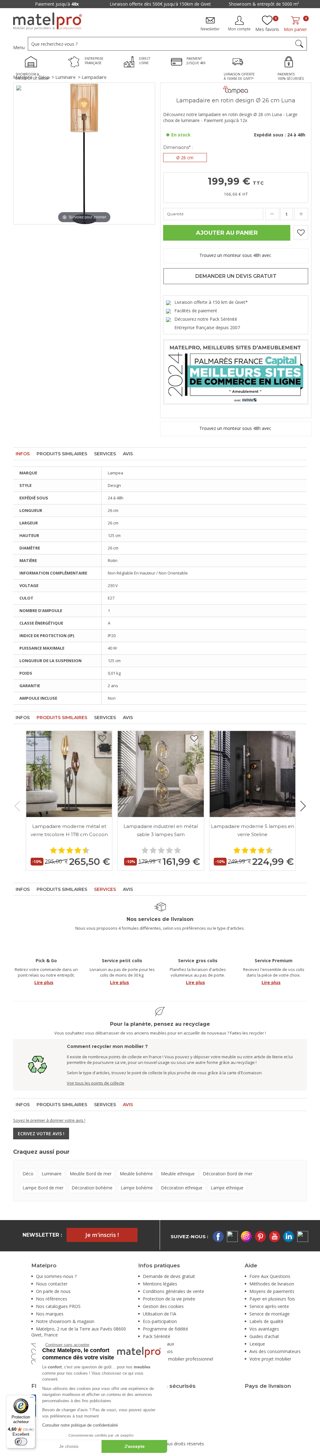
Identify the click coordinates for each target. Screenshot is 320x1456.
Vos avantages (264, 1329)
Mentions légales (160, 1284)
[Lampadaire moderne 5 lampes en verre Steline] (252, 774)
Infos (23, 454)
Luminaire (65, 77)
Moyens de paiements (271, 1291)
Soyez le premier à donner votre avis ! (49, 1120)
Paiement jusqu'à (227, 4)
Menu (19, 47)
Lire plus (43, 982)
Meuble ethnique (178, 1174)
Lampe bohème (137, 1188)
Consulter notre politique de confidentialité (80, 1425)
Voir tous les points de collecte (95, 1083)
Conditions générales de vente (173, 1291)
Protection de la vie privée (169, 1299)
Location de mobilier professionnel (178, 1359)
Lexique (257, 1344)
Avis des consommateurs (275, 1351)
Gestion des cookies (163, 1306)
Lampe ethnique (227, 1188)
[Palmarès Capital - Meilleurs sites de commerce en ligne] (235, 372)
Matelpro (22, 77)
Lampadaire (94, 77)
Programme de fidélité (165, 1329)
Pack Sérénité (156, 1336)
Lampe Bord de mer (42, 1188)
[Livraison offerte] (239, 62)
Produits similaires (62, 454)
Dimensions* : (178, 147)
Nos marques (49, 1314)
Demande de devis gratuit (169, 1276)
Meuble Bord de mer (91, 1174)
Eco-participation (160, 1321)
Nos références (51, 1299)
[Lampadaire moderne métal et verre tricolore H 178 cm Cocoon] (69, 774)
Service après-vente (269, 1306)
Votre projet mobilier (270, 1359)
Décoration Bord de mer (227, 1174)
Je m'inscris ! (102, 1235)
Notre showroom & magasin (65, 1321)
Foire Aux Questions (269, 1276)
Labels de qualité (266, 1321)
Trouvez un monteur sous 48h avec (235, 255)
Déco (43, 77)
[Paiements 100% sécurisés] (291, 62)
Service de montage (269, 1314)
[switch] (21, 1441)
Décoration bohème (92, 1188)
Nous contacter (52, 1284)
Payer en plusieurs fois (272, 1299)
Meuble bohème (136, 1174)
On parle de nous (53, 1291)
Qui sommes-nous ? (56, 1276)
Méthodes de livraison (271, 1284)
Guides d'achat (264, 1336)
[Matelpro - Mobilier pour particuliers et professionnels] (47, 21)
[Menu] (31, 1398)
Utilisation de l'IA (159, 1314)
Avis (128, 454)
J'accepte (134, 1446)
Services (105, 454)
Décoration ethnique (181, 1188)
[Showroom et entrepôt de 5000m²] (33, 62)
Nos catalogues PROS (58, 1306)
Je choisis (68, 1446)
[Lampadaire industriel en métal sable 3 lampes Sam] (160, 774)
